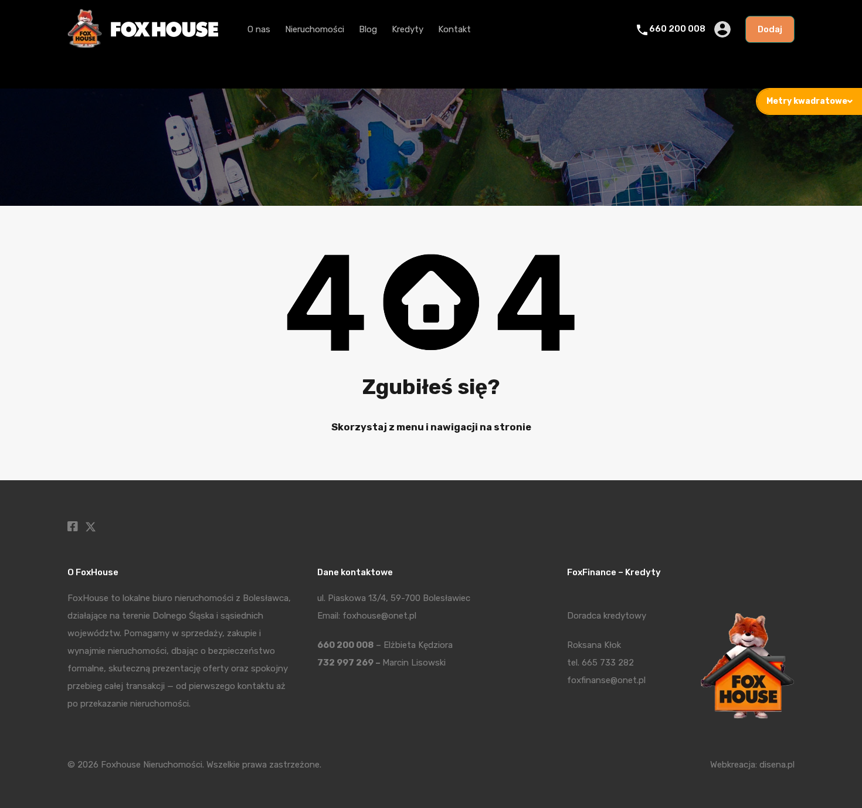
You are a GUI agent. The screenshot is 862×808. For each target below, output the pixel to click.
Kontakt (454, 29)
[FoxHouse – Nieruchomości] (142, 44)
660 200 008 (677, 28)
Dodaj (770, 29)
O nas (258, 29)
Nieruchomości (314, 29)
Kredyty (407, 29)
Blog (368, 29)
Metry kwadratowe (806, 101)
